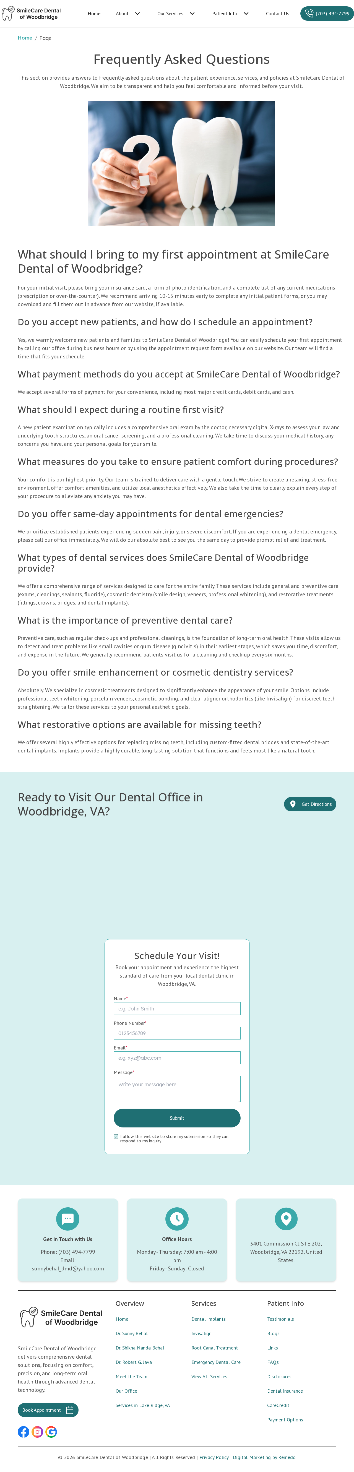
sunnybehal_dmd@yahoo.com (68, 1268)
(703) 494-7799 (76, 1251)
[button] (23, 1432)
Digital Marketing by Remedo (264, 1457)
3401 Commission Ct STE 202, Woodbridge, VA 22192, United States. (286, 1252)
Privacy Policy (214, 1457)
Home (25, 38)
